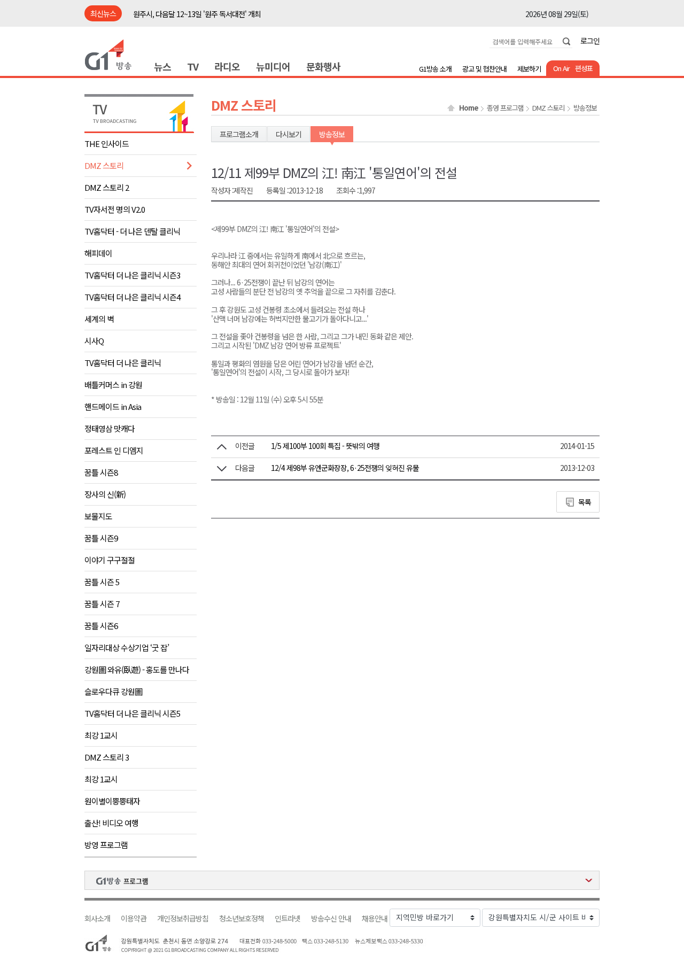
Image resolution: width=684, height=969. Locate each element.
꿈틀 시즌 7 (101, 603)
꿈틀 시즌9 (101, 538)
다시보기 (288, 134)
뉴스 (162, 66)
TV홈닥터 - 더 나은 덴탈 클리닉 (132, 231)
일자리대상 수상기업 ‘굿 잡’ (126, 647)
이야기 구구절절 (109, 559)
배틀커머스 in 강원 (113, 384)
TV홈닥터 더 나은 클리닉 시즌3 (132, 275)
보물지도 (98, 516)
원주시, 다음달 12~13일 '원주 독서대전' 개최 (197, 14)
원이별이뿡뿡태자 (112, 801)
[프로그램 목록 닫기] (342, 880)
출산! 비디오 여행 (111, 822)
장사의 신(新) (105, 494)
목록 (584, 502)
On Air (561, 68)
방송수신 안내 (331, 918)
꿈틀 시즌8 (101, 472)
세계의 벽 (99, 318)
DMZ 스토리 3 (106, 757)
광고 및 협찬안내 (484, 69)
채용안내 (374, 918)
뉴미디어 (273, 66)
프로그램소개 (239, 134)
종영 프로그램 (505, 108)
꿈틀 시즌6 (101, 625)
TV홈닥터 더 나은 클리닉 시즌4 (132, 297)
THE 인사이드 (106, 143)
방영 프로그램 (106, 844)
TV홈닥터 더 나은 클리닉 (122, 362)
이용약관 (133, 918)
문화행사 (323, 66)
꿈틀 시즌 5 (101, 581)
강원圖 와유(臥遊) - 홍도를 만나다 (136, 669)
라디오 (227, 66)
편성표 (584, 68)
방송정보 (585, 108)
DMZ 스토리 (103, 165)
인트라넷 (287, 918)
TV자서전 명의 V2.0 (114, 209)
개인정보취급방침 (182, 918)
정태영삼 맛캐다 (109, 428)
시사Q (94, 340)
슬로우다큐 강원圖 (113, 691)
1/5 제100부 (325, 445)
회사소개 (97, 918)
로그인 (590, 40)
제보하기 (529, 69)
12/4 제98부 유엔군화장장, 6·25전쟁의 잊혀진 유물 (345, 467)
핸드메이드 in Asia (112, 406)
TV (192, 66)
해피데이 (98, 253)
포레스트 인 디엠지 (113, 450)
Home (468, 108)
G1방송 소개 (435, 69)
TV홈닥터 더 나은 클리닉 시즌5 (132, 713)
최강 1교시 (101, 735)
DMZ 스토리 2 (106, 187)
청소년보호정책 (241, 918)
